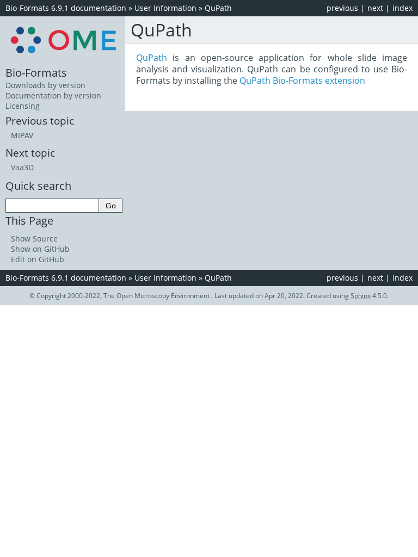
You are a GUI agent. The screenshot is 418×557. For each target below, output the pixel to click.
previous (342, 8)
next (375, 8)
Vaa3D (22, 167)
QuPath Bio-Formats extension (302, 80)
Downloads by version (45, 85)
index (402, 8)
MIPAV (22, 135)
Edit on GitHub (37, 259)
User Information (165, 8)
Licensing (22, 106)
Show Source (34, 238)
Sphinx (361, 295)
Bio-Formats (36, 72)
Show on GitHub (40, 249)
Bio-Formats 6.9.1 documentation (65, 8)
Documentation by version (53, 95)
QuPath (218, 8)
